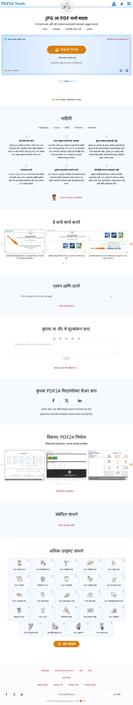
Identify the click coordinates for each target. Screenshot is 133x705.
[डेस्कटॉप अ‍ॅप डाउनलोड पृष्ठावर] (114, 3)
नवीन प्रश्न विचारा (66, 306)
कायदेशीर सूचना (42, 685)
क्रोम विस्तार (66, 678)
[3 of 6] (65, 483)
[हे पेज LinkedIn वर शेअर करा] (79, 401)
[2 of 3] (66, 263)
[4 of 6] (68, 483)
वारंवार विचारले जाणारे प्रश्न (64, 670)
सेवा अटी (71, 63)
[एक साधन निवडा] (128, 3)
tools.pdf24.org (66, 694)
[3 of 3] (69, 263)
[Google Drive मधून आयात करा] (121, 70)
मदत (80, 670)
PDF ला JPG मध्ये (66, 525)
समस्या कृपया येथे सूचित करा (65, 367)
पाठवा (66, 358)
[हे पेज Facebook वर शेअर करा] (53, 401)
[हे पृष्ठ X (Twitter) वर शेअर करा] (66, 401)
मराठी (118, 694)
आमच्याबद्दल (45, 670)
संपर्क (90, 670)
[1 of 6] (58, 483)
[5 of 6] (71, 483)
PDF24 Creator (65, 491)
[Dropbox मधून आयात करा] (126, 70)
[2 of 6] (61, 483)
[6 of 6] (74, 483)
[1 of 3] (63, 263)
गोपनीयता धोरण (73, 685)
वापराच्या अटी (58, 685)
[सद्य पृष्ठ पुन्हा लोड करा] (66, 6)
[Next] (131, 244)
